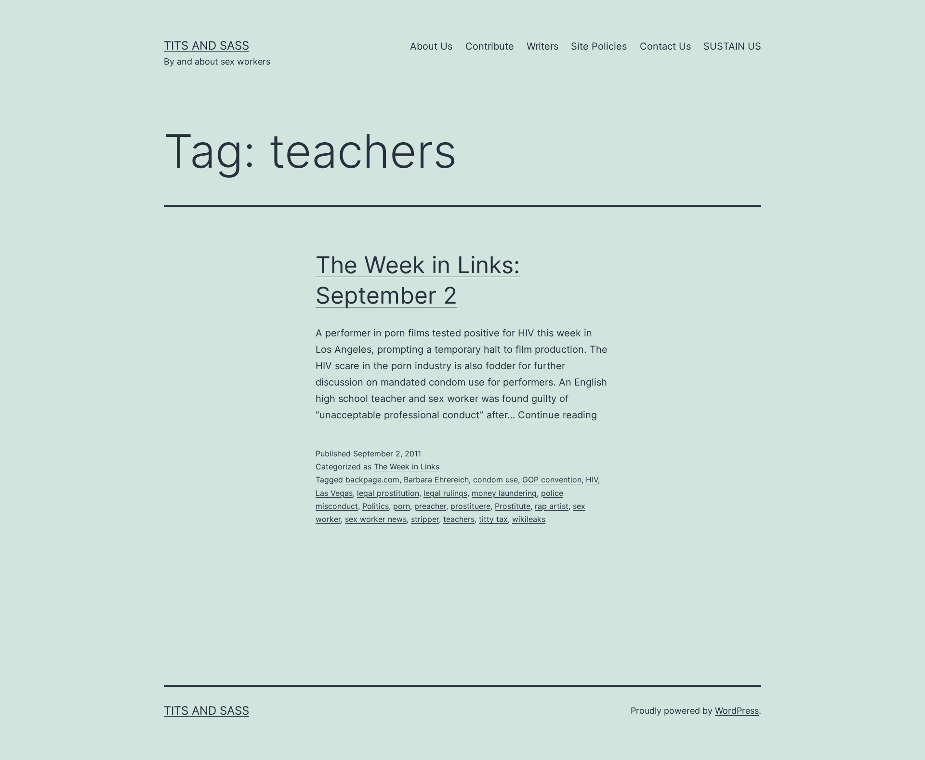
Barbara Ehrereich (436, 479)
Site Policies (599, 46)
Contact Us (665, 46)
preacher (430, 506)
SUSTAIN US (732, 46)
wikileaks (528, 519)
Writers (542, 46)
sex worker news (376, 519)
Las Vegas (334, 493)
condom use (495, 479)
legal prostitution (388, 493)
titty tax (493, 519)
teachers (459, 519)
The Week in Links (406, 466)
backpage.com (372, 479)
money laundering (504, 493)
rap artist (551, 506)
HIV (592, 479)
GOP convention (551, 479)
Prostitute (512, 506)
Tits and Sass (206, 46)
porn (401, 506)
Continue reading (557, 415)
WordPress (737, 711)
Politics (375, 506)
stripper (425, 519)
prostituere (470, 506)
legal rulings (445, 493)
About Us (431, 46)
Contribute (489, 46)
